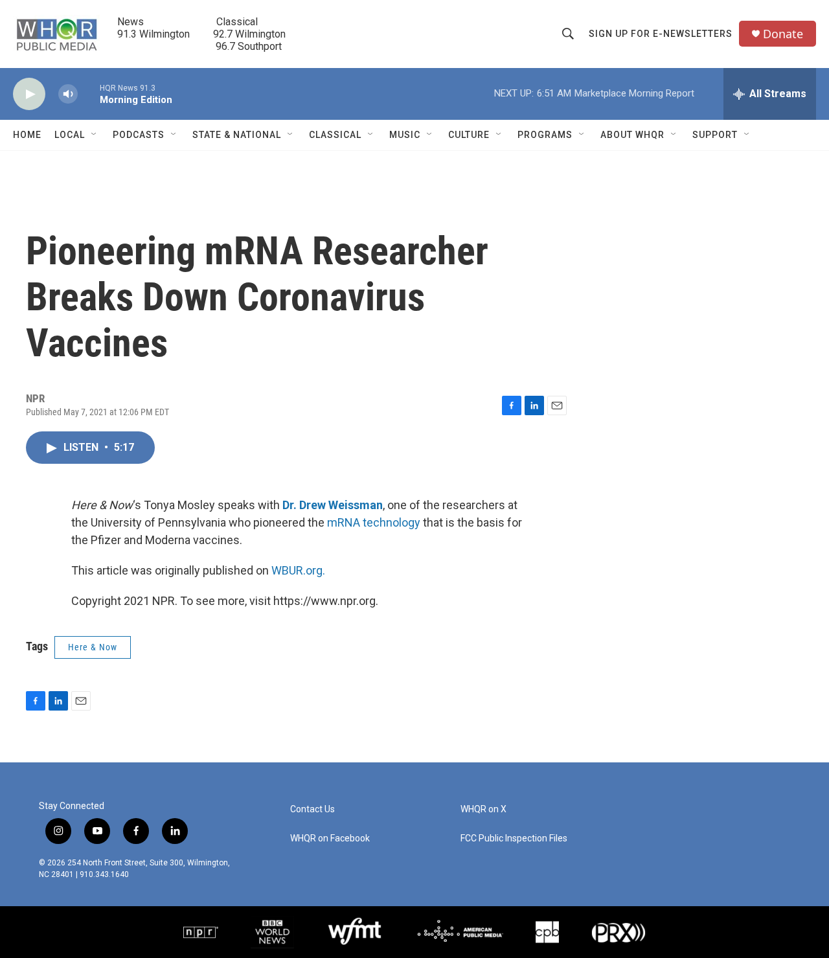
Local (69, 135)
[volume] (68, 94)
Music (404, 135)
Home (27, 135)
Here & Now (92, 647)
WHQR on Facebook (330, 838)
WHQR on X (483, 809)
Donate (783, 34)
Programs (545, 135)
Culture (469, 135)
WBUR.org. (298, 570)
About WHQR (632, 135)
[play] (29, 94)
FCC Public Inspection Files (513, 838)
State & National (236, 135)
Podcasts (139, 135)
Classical (335, 135)
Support (715, 135)
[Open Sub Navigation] (94, 135)
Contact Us (312, 809)
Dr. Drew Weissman (332, 505)
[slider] (89, 93)
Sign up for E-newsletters (660, 34)
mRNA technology (373, 522)
